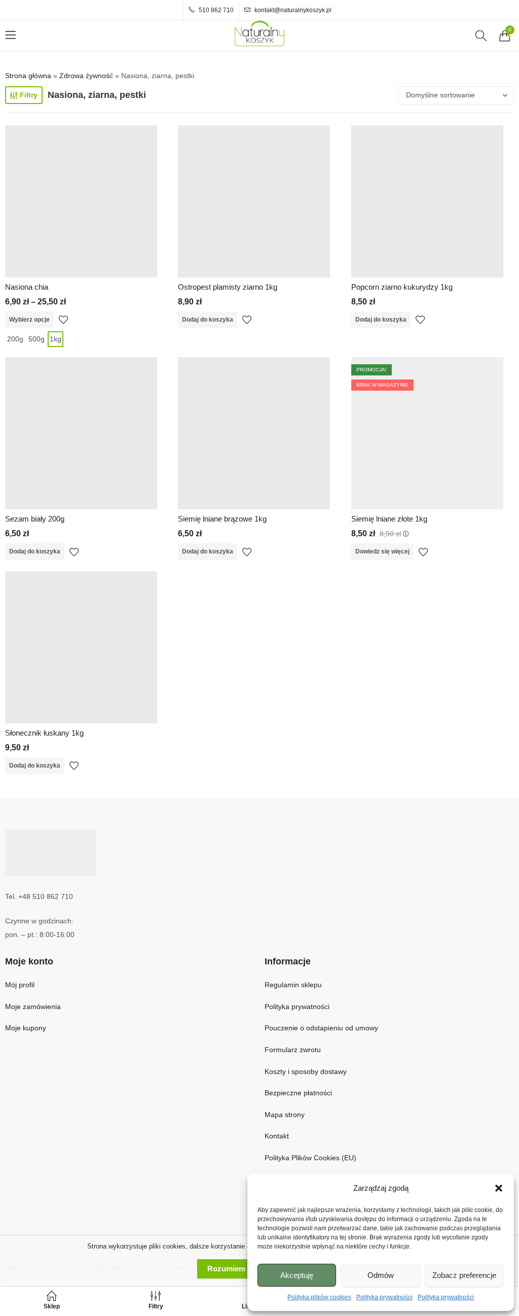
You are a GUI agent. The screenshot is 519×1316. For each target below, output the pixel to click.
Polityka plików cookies (319, 1297)
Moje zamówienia (33, 1006)
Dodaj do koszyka (207, 319)
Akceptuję (296, 1275)
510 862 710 (215, 10)
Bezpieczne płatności (298, 1093)
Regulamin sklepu (293, 985)
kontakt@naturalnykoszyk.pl (292, 10)
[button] (499, 1188)
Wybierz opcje (29, 319)
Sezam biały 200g (34, 518)
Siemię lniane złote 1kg (389, 518)
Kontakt (277, 1136)
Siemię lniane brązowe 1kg (222, 518)
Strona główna (28, 76)
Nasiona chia (26, 287)
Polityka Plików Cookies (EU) (310, 1158)
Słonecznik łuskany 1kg (44, 733)
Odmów (380, 1275)
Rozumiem (226, 1268)
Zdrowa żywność (86, 76)
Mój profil (19, 985)
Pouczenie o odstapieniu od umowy (321, 1028)
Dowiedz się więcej (382, 551)
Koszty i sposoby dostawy (306, 1071)
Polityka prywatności (384, 1297)
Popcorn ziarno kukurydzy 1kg (402, 287)
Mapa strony (285, 1115)
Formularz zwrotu (293, 1050)
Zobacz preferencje (464, 1275)
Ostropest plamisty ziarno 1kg (227, 287)
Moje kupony (25, 1028)
